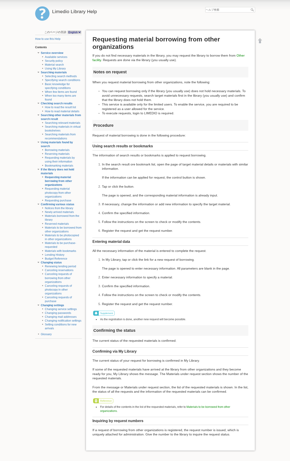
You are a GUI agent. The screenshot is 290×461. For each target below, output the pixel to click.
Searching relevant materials (62, 122)
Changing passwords (58, 313)
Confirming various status (57, 204)
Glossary (46, 334)
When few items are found (61, 91)
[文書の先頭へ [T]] (260, 40)
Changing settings (52, 305)
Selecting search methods (61, 76)
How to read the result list (60, 107)
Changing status (51, 262)
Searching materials (54, 72)
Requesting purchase (58, 200)
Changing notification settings (63, 320)
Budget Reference (56, 258)
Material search (54, 64)
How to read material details (62, 111)
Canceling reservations (59, 270)
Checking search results (56, 103)
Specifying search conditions (62, 80)
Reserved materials (57, 223)
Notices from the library (59, 208)
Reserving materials (57, 153)
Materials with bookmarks (60, 251)
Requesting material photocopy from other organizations (58, 192)
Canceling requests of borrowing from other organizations (58, 277)
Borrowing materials (57, 150)
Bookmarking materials (59, 165)
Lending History (54, 254)
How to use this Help (47, 39)
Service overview (52, 53)
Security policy (54, 60)
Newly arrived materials (59, 212)
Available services (56, 57)
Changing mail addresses (61, 316)
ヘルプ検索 (253, 9)
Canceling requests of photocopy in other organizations (58, 289)
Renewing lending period (60, 266)
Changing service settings (61, 309)
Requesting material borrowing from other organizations (58, 181)
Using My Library (55, 68)
